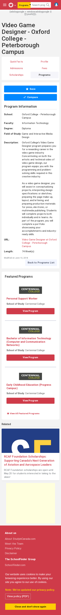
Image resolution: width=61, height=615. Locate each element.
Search (48, 5)
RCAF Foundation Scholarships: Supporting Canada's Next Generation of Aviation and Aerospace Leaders (29, 460)
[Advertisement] (30, 503)
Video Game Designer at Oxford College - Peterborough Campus (39, 243)
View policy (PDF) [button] (18, 596)
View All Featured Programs (23, 413)
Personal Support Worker (22, 298)
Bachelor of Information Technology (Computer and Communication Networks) (29, 342)
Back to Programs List (41, 262)
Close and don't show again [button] (30, 606)
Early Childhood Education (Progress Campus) (29, 386)
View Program (30, 311)
